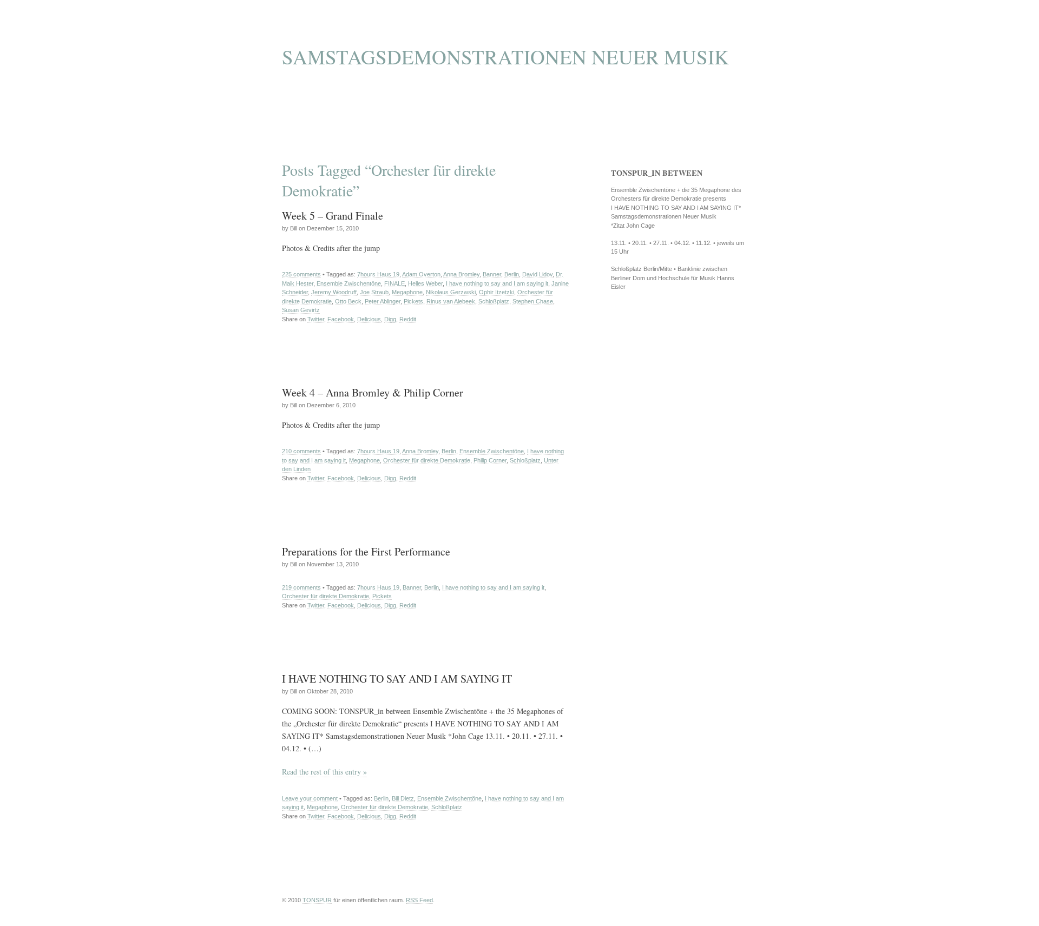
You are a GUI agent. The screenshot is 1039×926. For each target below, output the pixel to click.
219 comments (301, 587)
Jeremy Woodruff (334, 292)
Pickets (413, 301)
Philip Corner (490, 460)
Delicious (369, 319)
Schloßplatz (493, 301)
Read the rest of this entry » (324, 771)
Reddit (407, 319)
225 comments (301, 274)
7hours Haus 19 (378, 274)
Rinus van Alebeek (450, 301)
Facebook (340, 319)
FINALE (394, 283)
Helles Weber (425, 283)
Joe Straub (374, 292)
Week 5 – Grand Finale (332, 215)
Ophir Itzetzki (496, 292)
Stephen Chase (532, 301)
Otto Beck (348, 301)
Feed (419, 900)
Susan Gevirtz (301, 310)
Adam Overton (421, 274)
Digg (390, 319)
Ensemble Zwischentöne (349, 283)
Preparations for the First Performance (366, 551)
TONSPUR (317, 900)
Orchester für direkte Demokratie (426, 460)
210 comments (301, 451)
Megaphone (407, 292)
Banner (492, 274)
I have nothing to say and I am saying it (497, 283)
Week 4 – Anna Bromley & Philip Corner (372, 392)
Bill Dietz (403, 798)
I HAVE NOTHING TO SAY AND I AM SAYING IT (397, 678)
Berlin (511, 274)
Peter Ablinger (382, 301)
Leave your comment (310, 798)
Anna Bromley (461, 274)
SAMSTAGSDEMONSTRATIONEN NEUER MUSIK (505, 56)
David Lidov (537, 274)
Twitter (315, 319)
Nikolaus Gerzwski (451, 292)
